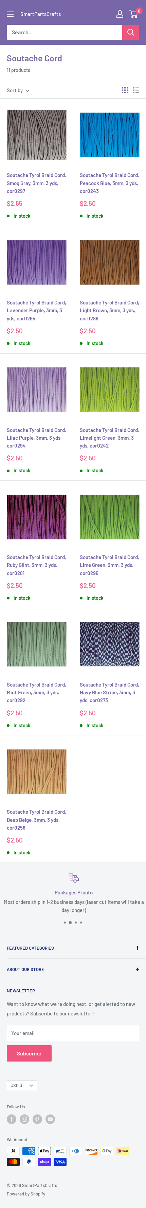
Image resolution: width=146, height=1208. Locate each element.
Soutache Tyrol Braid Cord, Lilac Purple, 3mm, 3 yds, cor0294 (36, 438)
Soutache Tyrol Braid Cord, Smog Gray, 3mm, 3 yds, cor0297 (36, 183)
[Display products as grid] (125, 90)
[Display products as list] (136, 90)
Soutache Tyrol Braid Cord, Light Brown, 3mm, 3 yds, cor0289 (109, 310)
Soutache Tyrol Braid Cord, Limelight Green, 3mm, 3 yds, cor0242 (109, 438)
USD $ (16, 1085)
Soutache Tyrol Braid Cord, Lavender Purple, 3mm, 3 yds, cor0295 (36, 310)
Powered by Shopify (26, 1193)
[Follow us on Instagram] (24, 1119)
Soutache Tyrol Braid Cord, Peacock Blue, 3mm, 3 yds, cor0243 (109, 183)
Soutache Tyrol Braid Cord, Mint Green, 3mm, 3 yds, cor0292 (36, 692)
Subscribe (29, 1053)
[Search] (130, 32)
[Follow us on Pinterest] (37, 1119)
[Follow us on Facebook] (11, 1119)
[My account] (119, 14)
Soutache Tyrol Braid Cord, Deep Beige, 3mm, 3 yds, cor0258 (36, 820)
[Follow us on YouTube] (50, 1119)
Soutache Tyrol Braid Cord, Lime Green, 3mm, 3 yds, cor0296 (109, 565)
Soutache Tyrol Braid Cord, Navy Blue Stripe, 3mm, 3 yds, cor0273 (109, 692)
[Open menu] (10, 14)
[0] (133, 14)
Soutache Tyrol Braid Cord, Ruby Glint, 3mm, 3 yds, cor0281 (36, 565)
